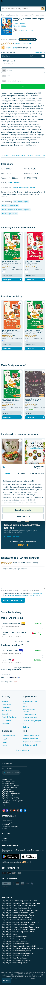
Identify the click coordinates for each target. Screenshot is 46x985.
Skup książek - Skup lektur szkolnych (15, 941)
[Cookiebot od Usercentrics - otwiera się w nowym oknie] (34, 467)
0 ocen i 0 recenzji (22, 43)
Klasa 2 (4, 745)
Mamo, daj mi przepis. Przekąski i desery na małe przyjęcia (11, 331)
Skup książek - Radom (9, 915)
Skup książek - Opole (9, 917)
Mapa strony (6, 789)
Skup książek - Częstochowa (29, 927)
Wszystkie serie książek (10, 797)
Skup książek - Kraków (25, 920)
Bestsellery (6, 803)
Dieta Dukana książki (30, 745)
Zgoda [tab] (7, 473)
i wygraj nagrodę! (18, 47)
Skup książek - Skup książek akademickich (16, 960)
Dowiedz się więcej (12, 536)
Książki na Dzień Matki (10, 206)
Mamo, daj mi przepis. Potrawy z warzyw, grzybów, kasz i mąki (11, 263)
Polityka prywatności (9, 787)
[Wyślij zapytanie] (43, 8)
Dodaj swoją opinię (13, 600)
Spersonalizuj (22, 516)
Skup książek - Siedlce (10, 913)
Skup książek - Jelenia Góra (29, 922)
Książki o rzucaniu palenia (32, 742)
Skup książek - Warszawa (31, 903)
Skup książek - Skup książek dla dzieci (15, 944)
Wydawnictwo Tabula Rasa (30, 702)
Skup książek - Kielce (27, 932)
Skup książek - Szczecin (10, 910)
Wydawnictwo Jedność (27, 187)
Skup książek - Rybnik (26, 913)
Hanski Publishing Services (29, 710)
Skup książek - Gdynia (26, 924)
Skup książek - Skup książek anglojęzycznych (18, 953)
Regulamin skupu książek (10, 785)
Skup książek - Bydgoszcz (27, 929)
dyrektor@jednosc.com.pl (27, 194)
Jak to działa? (7, 821)
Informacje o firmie (8, 781)
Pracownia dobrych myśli (32, 721)
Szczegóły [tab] (21, 473)
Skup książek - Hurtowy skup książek (15, 963)
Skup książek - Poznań (26, 915)
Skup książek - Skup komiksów (32, 948)
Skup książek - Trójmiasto (27, 905)
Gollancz (26, 727)
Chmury (25, 724)
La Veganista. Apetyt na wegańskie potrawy (33, 399)
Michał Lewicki (7, 711)
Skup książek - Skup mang (11, 948)
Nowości (5, 838)
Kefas (25, 706)
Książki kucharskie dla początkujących (15, 210)
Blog (3, 805)
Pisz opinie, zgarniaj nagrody (12, 801)
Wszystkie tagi (7, 795)
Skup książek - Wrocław (28, 901)
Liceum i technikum (8, 736)
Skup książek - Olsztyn (10, 934)
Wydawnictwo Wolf (30, 717)
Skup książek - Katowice (10, 922)
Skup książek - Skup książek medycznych (16, 951)
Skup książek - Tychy (9, 905)
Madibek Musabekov (9, 717)
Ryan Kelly (5, 701)
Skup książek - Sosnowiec (29, 910)
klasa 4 (4, 742)
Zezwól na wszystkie (23, 510)
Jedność (15, 187)
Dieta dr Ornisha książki (31, 735)
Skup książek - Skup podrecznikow (14, 936)
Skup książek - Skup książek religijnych (15, 955)
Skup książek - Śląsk (25, 908)
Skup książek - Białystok (10, 932)
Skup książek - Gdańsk (10, 927)
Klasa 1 (4, 739)
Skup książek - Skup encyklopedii (13, 939)
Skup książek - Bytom (9, 929)
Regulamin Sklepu (8, 783)
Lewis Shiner (6, 704)
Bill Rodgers (6, 723)
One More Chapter (29, 714)
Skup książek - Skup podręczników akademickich (19, 946)
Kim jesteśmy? (7, 779)
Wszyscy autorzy (8, 791)
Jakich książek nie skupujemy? (8, 823)
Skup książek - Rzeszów (10, 901)
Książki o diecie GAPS (30, 739)
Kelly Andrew (6, 720)
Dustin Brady (6, 714)
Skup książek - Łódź (25, 917)
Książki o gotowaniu (9, 214)
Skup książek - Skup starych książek (14, 958)
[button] (11, 772)
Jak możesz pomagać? (10, 826)
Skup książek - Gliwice (9, 924)
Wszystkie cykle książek (10, 799)
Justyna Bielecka (25, 227)
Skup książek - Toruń (9, 908)
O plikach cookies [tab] (37, 473)
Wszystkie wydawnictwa (11, 793)
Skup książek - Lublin (9, 920)
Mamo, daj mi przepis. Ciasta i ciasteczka (32, 262)
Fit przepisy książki (21, 202)
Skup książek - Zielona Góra (12, 903)
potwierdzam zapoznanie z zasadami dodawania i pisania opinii (23, 594)
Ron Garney (6, 708)
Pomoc (4, 828)
